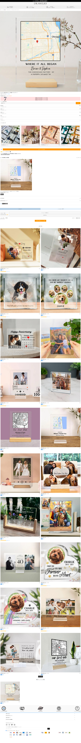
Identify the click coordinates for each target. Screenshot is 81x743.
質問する (45, 215)
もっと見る (40, 676)
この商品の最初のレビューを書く (40, 220)
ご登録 (49, 728)
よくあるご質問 (61, 208)
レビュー (20, 208)
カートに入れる (41, 149)
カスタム (78, 103)
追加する (2, 194)
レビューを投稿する (45, 212)
